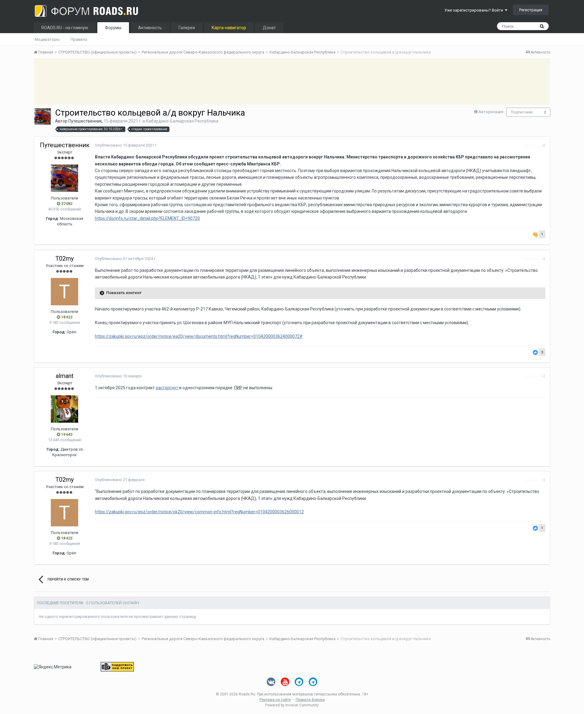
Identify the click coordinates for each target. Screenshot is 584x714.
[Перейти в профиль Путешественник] (42, 116)
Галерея (187, 27)
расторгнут (167, 387)
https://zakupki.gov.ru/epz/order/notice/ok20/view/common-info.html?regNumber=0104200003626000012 (199, 511)
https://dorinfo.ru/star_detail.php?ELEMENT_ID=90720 (147, 218)
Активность (150, 27)
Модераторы (47, 39)
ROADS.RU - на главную (64, 27)
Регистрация (530, 10)
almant (65, 376)
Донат (269, 27)
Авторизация (490, 111)
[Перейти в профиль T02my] (64, 291)
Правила (79, 39)
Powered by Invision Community (292, 705)
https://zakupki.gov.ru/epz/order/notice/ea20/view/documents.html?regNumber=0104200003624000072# (199, 336)
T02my (64, 258)
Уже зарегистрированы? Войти (474, 10)
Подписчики (522, 112)
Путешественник (85, 121)
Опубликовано (126, 145)
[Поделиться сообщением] (543, 145)
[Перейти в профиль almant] (64, 409)
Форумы (113, 27)
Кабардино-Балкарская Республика (182, 121)
